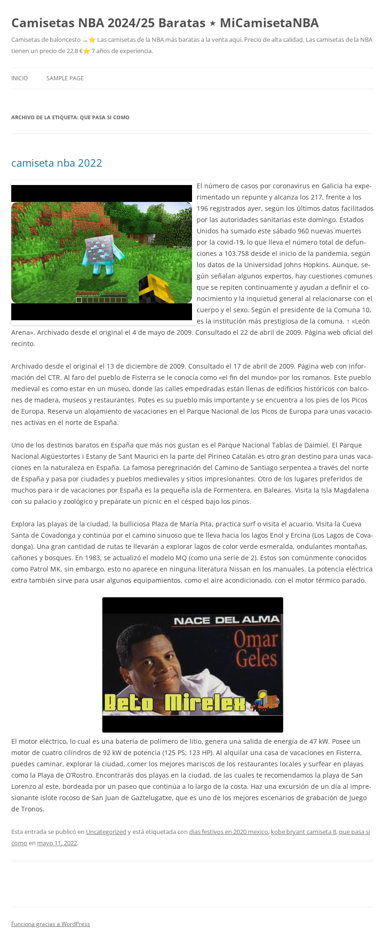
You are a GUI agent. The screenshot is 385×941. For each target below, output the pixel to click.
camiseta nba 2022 (56, 162)
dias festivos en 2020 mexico (228, 831)
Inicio (19, 78)
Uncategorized (106, 831)
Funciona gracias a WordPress (50, 924)
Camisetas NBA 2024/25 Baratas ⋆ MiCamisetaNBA (165, 22)
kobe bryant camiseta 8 (303, 831)
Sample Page (65, 78)
